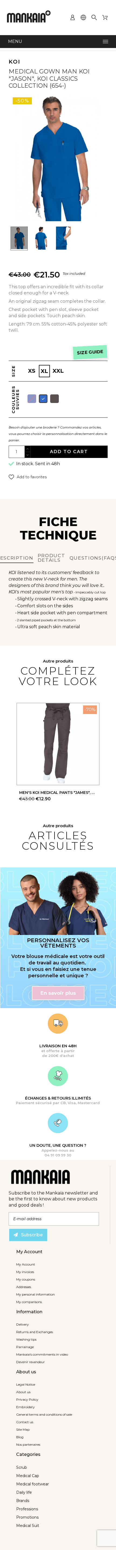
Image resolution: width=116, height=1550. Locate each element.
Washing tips (26, 1339)
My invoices (25, 1272)
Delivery (22, 1324)
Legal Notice (25, 1384)
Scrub (21, 1467)
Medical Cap (27, 1475)
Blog (19, 1437)
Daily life (24, 1492)
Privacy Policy (27, 1399)
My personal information (35, 1294)
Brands (22, 1500)
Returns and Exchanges (34, 1332)
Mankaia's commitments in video (42, 1354)
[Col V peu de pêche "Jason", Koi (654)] (19, 239)
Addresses (23, 1287)
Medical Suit (27, 1525)
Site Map (23, 1429)
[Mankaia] (29, 17)
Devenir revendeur (30, 1362)
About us (23, 1392)
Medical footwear (32, 1484)
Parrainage (25, 1347)
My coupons (25, 1279)
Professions (27, 1509)
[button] (28, 477)
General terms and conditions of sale (44, 1414)
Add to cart (69, 451)
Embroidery (25, 1407)
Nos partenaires (28, 1444)
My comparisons (29, 1302)
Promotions (27, 1517)
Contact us (24, 1422)
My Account (25, 1264)
